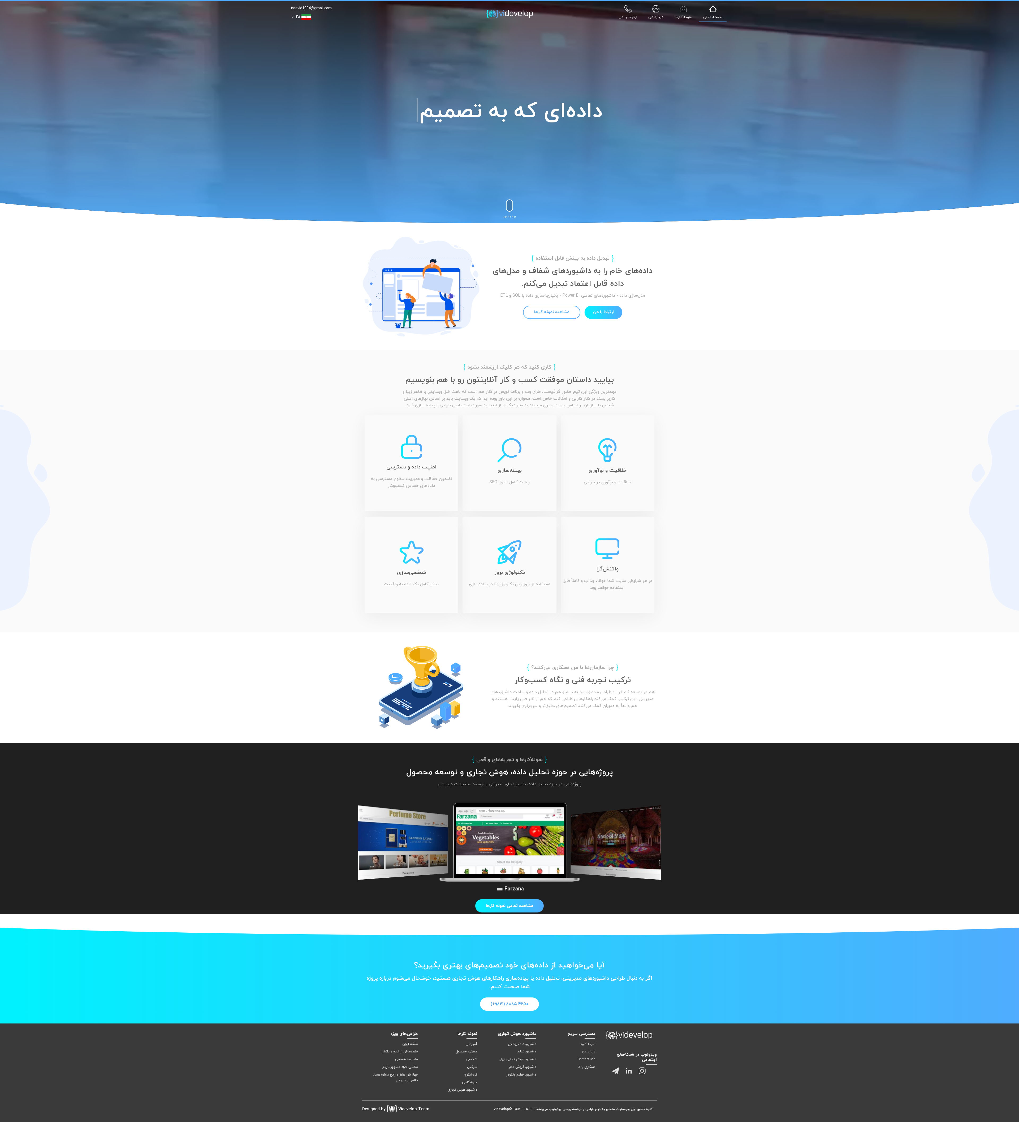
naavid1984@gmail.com (311, 8)
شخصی (471, 1059)
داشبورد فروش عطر (522, 1067)
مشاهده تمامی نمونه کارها (509, 906)
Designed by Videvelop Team (395, 1109)
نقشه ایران (410, 1044)
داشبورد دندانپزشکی (522, 1044)
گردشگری (470, 1074)
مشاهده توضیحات (611, 857)
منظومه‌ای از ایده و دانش (400, 1051)
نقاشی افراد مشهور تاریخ (400, 1067)
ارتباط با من (603, 312)
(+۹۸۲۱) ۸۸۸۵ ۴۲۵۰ (509, 1004)
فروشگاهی (469, 1082)
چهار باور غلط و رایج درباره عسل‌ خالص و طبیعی (395, 1077)
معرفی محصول (466, 1051)
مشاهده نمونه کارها (551, 312)
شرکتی (472, 1067)
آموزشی (471, 1044)
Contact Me (586, 1059)
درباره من (588, 1051)
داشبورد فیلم (526, 1051)
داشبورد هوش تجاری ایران (517, 1059)
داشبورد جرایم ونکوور (521, 1074)
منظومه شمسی (406, 1059)
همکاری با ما (586, 1067)
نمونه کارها (587, 1044)
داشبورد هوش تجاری (462, 1089)
